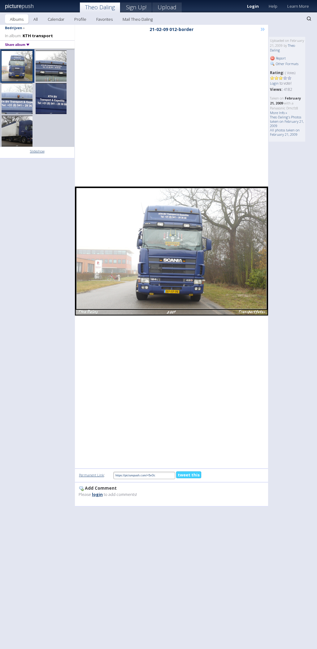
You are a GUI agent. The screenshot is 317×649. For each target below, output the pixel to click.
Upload (167, 7)
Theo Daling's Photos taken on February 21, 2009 (287, 121)
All (35, 19)
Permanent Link (91, 475)
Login (274, 83)
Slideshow (37, 151)
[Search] (309, 19)
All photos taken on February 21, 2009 (285, 132)
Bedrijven (13, 27)
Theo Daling (100, 7)
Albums (17, 19)
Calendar (56, 19)
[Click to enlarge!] (171, 251)
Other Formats (286, 63)
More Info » (278, 112)
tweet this (189, 475)
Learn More (298, 6)
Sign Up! (136, 7)
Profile (80, 19)
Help (273, 6)
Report (280, 58)
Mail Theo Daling (138, 19)
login (97, 494)
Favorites (104, 19)
